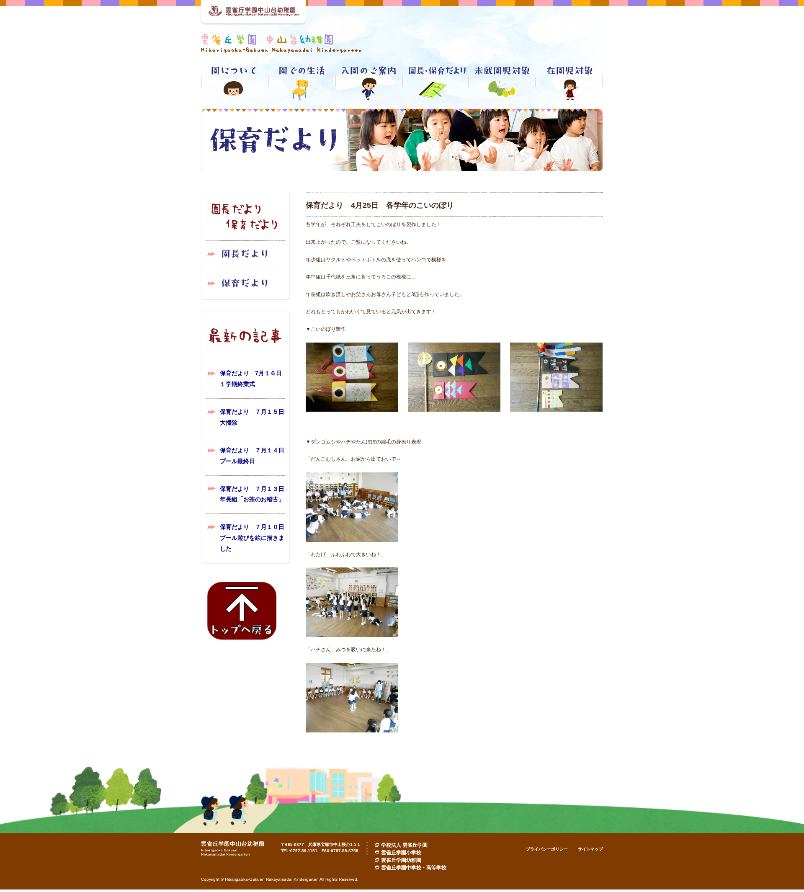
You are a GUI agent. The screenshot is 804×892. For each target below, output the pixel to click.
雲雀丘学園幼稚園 (401, 860)
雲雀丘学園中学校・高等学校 (413, 868)
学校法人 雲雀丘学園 (404, 845)
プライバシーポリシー (547, 849)
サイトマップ (590, 849)
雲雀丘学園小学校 (401, 853)
